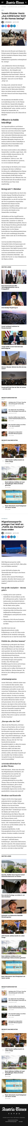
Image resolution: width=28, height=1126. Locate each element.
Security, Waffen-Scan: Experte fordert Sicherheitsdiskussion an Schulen (17, 418)
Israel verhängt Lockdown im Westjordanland (10, 327)
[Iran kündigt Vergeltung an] (14, 299)
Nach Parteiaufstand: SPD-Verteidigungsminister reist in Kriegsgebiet (10, 287)
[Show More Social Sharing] (17, 26)
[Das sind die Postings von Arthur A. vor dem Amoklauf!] (4, 426)
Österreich (4, 518)
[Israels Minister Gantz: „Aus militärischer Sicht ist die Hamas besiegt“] (14, 37)
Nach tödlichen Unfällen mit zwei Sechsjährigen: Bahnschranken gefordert (14, 483)
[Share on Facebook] (2, 26)
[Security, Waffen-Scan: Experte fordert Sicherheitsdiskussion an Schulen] (4, 418)
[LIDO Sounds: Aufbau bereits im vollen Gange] (14, 451)
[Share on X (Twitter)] (5, 26)
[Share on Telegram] (14, 26)
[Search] (26, 2)
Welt (2, 10)
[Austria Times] (15, 2)
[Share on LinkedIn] (11, 26)
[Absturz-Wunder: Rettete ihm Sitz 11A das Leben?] (14, 358)
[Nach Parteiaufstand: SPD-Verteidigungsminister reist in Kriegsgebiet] (14, 277)
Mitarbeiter (8, 22)
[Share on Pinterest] (8, 26)
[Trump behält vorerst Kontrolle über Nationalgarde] (14, 338)
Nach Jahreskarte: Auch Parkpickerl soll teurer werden (15, 506)
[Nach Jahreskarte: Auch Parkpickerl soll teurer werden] (14, 497)
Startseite (3, 6)
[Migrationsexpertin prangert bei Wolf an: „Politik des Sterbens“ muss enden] (14, 548)
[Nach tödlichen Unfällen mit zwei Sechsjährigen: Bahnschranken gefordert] (14, 473)
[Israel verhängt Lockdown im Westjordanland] (14, 317)
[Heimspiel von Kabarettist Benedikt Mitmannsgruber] (4, 433)
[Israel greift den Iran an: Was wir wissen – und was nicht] (14, 378)
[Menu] (2, 2)
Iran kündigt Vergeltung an (9, 307)
